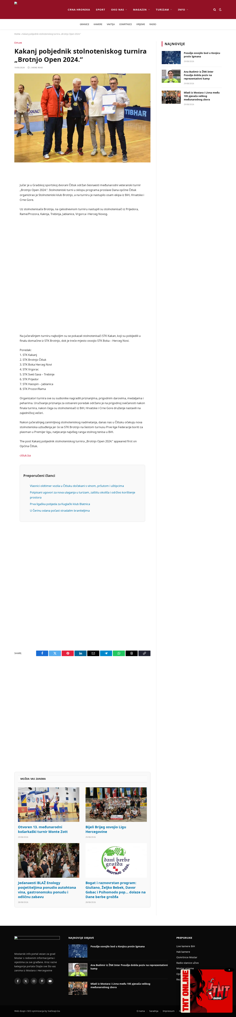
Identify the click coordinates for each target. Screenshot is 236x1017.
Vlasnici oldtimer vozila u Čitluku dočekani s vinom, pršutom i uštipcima (77, 486)
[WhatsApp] (5, 267)
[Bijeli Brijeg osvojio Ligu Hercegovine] (116, 804)
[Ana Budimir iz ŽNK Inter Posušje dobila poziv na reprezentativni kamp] (171, 76)
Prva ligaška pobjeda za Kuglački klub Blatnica (60, 504)
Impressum (168, 1011)
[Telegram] (5, 258)
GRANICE (84, 24)
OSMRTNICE (125, 24)
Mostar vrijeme (185, 968)
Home (17, 33)
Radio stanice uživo (187, 962)
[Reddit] (5, 197)
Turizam (162, 9)
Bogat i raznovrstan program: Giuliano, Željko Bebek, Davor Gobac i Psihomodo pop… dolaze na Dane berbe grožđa (116, 889)
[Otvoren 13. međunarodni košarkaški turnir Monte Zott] (48, 804)
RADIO (152, 24)
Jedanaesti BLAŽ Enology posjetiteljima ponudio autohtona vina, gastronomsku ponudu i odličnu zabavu (47, 889)
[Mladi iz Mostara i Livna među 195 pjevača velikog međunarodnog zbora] (171, 97)
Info (181, 9)
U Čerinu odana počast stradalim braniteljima (60, 510)
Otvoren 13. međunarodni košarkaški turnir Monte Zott (43, 829)
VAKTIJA (111, 24)
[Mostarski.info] (38, 9)
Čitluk (18, 42)
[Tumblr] (5, 241)
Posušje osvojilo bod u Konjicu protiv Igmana (202, 54)
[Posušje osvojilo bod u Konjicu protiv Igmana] (171, 57)
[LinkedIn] (5, 232)
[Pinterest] (5, 205)
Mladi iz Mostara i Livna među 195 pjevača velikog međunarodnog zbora (202, 96)
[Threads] (5, 276)
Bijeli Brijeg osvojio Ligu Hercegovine (106, 829)
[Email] (5, 214)
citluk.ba (25, 455)
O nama (141, 1011)
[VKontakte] (5, 249)
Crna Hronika (79, 9)
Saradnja (153, 1011)
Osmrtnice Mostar (186, 957)
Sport (100, 9)
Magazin (140, 9)
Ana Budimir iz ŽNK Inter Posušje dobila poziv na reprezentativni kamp (198, 75)
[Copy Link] (5, 285)
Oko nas (117, 9)
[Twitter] (5, 188)
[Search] (215, 9)
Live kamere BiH (185, 946)
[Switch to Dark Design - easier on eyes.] (220, 9)
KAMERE (98, 24)
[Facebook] (5, 179)
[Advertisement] (82, 275)
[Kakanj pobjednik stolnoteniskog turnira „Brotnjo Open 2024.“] (82, 117)
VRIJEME (140, 24)
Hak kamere (183, 951)
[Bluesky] (5, 223)
